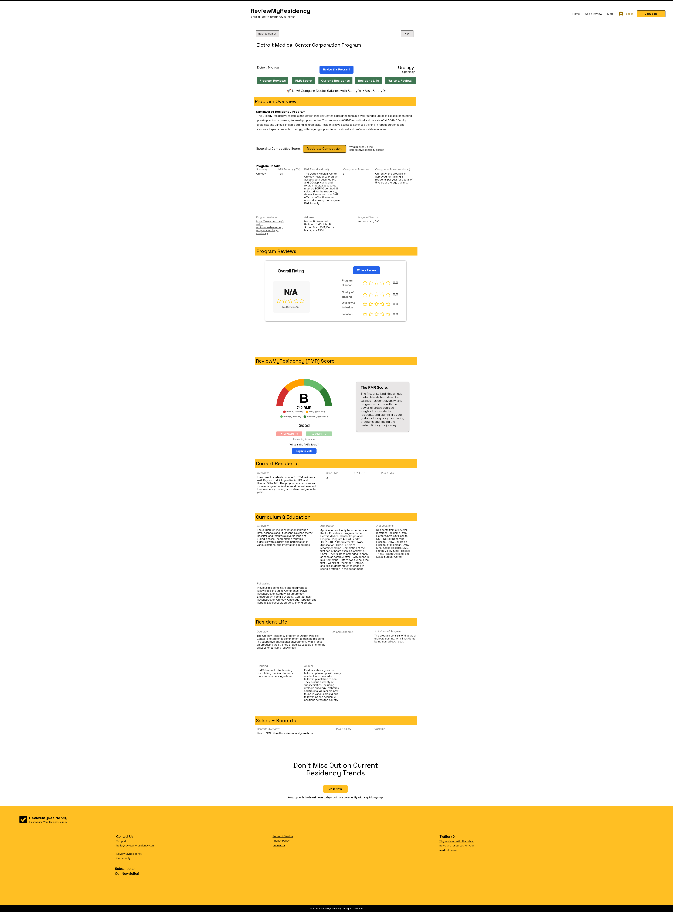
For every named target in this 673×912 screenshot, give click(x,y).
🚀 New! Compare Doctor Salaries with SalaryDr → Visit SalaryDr (336, 91)
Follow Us (279, 845)
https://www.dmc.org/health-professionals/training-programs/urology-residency (270, 227)
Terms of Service (283, 836)
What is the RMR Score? (304, 444)
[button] (651, 13)
